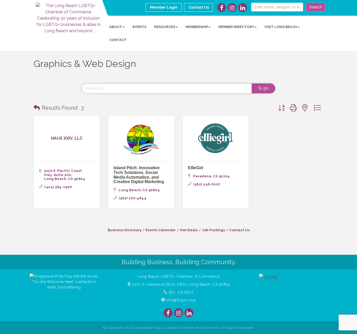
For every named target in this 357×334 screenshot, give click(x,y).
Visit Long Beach (280, 27)
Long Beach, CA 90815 (181, 284)
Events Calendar (161, 230)
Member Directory (236, 27)
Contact (118, 40)
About (115, 27)
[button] (36, 107)
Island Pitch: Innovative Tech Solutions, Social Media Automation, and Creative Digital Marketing (138, 175)
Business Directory (124, 230)
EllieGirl (195, 168)
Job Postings (213, 230)
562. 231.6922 (180, 292)
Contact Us (239, 230)
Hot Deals (189, 230)
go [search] (265, 88)
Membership (197, 27)
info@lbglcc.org (180, 300)
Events (139, 27)
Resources (164, 27)
